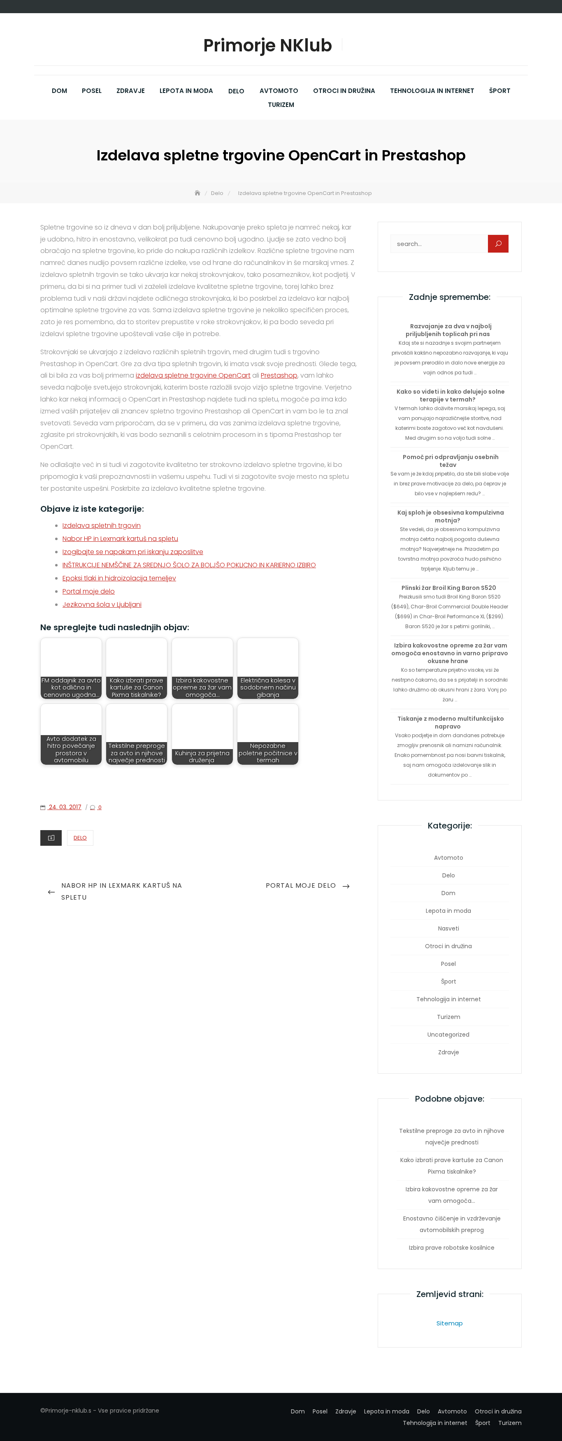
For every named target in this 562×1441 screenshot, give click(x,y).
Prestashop (279, 375)
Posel (92, 90)
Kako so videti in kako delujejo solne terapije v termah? (451, 396)
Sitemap (450, 1323)
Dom (59, 90)
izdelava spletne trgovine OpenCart (193, 375)
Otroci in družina (344, 90)
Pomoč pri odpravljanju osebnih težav (451, 461)
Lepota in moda (186, 90)
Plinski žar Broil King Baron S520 (449, 588)
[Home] (198, 193)
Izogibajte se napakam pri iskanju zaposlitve (133, 552)
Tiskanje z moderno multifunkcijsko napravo (450, 723)
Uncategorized (448, 1034)
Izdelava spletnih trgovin (102, 525)
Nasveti (448, 928)
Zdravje (130, 90)
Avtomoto (279, 90)
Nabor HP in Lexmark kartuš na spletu (120, 538)
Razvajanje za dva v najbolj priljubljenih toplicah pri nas (449, 330)
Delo (236, 91)
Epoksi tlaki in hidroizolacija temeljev (119, 578)
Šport (500, 90)
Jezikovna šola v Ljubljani (102, 604)
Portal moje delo (89, 591)
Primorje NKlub (267, 46)
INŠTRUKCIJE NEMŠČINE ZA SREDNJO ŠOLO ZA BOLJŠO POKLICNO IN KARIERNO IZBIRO (189, 565)
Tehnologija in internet (432, 90)
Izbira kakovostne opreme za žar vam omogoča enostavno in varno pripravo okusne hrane (449, 653)
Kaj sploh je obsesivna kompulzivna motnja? (450, 516)
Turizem (281, 104)
